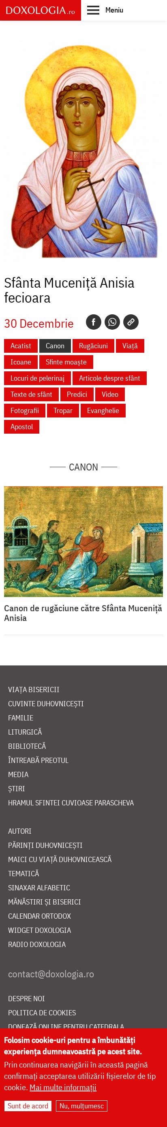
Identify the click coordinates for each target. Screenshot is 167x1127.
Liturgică (25, 732)
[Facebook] (93, 322)
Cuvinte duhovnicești (46, 704)
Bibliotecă (27, 746)
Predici (77, 394)
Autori (20, 831)
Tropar (63, 410)
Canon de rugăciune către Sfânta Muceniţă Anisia (83, 613)
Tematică (23, 874)
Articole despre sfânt (109, 378)
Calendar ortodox (39, 916)
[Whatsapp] (112, 322)
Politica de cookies (42, 1013)
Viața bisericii (34, 690)
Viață (130, 345)
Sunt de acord (28, 1105)
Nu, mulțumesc (82, 1105)
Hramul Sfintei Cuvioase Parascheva (71, 803)
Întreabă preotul (38, 760)
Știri (16, 789)
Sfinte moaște (66, 361)
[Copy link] (131, 322)
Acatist (21, 345)
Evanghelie (103, 410)
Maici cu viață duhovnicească (59, 860)
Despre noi (26, 999)
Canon (55, 345)
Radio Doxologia (37, 945)
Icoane (21, 361)
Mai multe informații (63, 1087)
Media (18, 775)
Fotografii (25, 410)
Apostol (22, 426)
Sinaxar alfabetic (39, 888)
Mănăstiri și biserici (44, 902)
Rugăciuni (93, 345)
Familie (20, 718)
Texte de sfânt (31, 394)
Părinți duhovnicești (45, 845)
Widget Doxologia (39, 930)
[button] (105, 9)
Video (110, 394)
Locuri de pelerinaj (37, 378)
